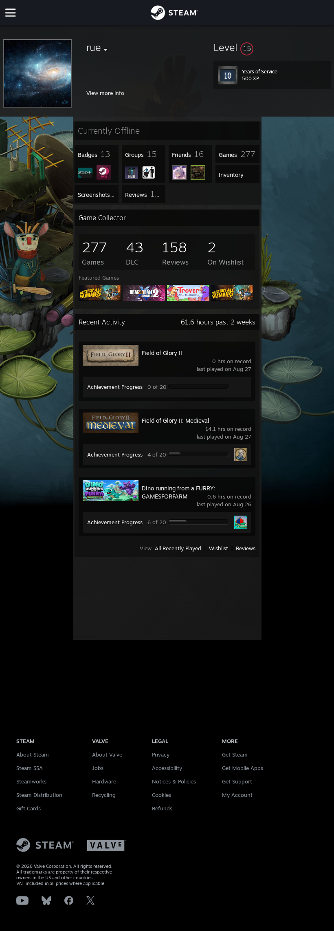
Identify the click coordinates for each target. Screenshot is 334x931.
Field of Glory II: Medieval (175, 420)
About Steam (32, 754)
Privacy (160, 754)
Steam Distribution (39, 795)
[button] (272, 47)
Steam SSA (29, 768)
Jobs (97, 768)
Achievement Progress (115, 387)
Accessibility (167, 768)
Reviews (245, 548)
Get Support (237, 781)
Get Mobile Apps (242, 768)
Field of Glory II (162, 352)
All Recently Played (178, 548)
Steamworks (31, 781)
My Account (237, 795)
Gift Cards (28, 808)
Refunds (162, 808)
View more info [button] (105, 93)
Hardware (104, 781)
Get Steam (235, 754)
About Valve (107, 754)
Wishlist (218, 548)
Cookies (161, 795)
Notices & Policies (174, 781)
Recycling (104, 795)
